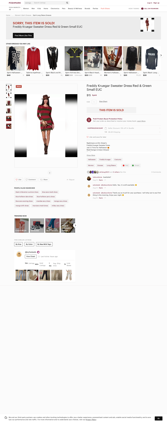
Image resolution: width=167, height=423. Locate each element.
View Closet (30, 256)
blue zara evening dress (24, 201)
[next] (161, 55)
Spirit (94, 95)
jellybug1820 (104, 172)
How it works (134, 8)
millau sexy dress (58, 206)
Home (46, 8)
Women (26, 8)
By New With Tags (44, 244)
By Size (18, 244)
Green (137, 165)
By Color (29, 244)
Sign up (156, 3)
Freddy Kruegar (105, 159)
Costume (118, 159)
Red (126, 165)
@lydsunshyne (106, 185)
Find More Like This (23, 35)
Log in (149, 3)
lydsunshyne (97, 177)
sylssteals (96, 185)
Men (33, 8)
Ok (158, 418)
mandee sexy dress (43, 201)
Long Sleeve (111, 165)
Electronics (55, 8)
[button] (29, 3)
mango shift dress (22, 206)
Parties (95, 8)
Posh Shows (105, 8)
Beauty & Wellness (75, 8)
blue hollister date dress (24, 197)
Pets (63, 8)
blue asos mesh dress (49, 192)
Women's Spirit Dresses (23, 15)
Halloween (92, 159)
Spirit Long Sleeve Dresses (42, 15)
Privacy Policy (91, 420)
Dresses (100, 165)
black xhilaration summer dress (27, 192)
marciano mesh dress (40, 206)
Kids (39, 8)
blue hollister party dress (46, 197)
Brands (87, 8)
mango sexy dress (60, 201)
